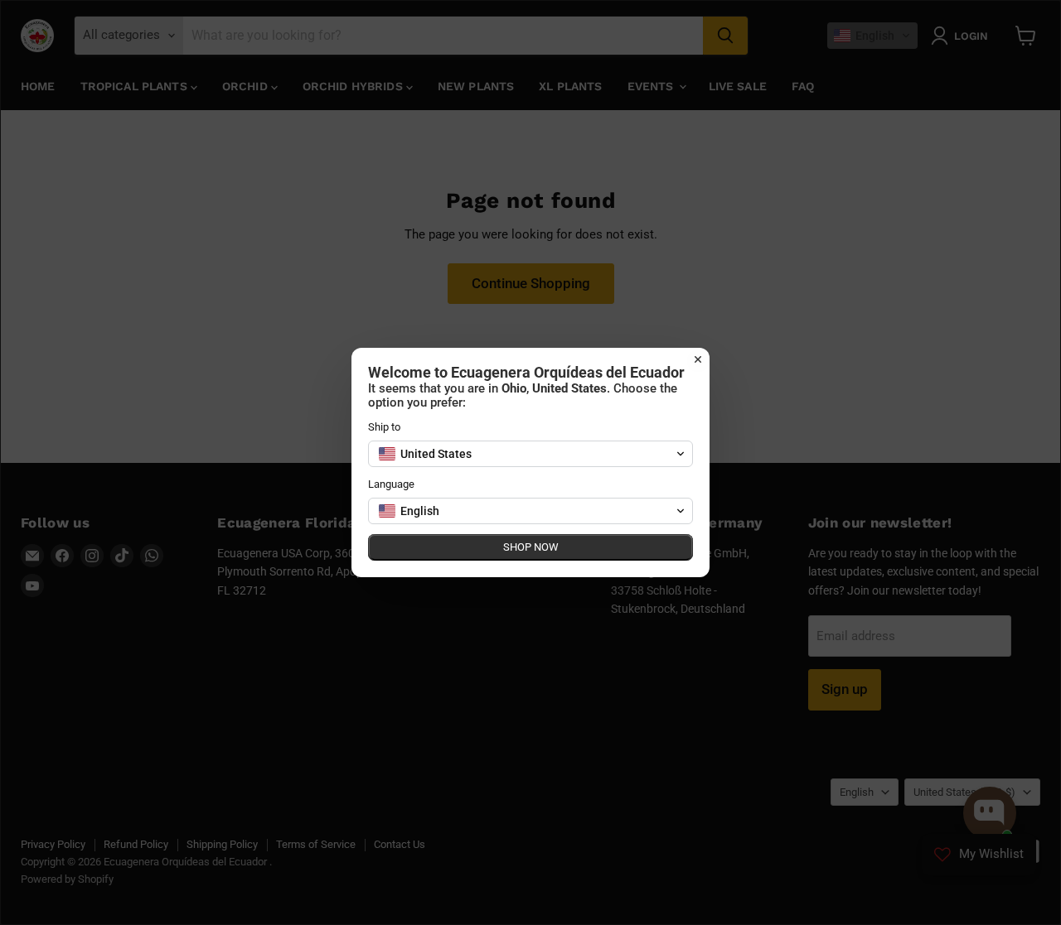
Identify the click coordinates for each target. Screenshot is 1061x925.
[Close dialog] (698, 359)
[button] (530, 454)
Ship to (384, 427)
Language (391, 484)
